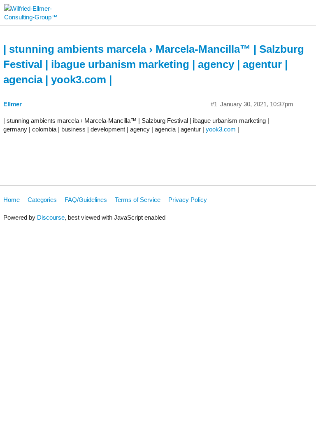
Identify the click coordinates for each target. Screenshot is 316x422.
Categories (42, 199)
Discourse (51, 217)
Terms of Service (137, 199)
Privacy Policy (187, 199)
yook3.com (221, 129)
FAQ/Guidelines (86, 199)
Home (11, 199)
